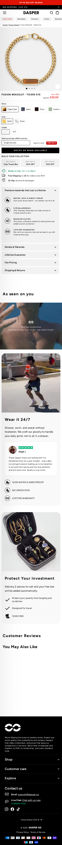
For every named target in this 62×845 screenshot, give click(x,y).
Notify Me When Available (30, 150)
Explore (10, 778)
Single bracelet (10, 143)
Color (4, 117)
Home (5, 25)
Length (4, 127)
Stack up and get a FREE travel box (14, 138)
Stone (4, 104)
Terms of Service (37, 832)
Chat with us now (31, 800)
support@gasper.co (28, 794)
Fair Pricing (11, 262)
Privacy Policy (23, 832)
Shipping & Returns (15, 270)
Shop (8, 759)
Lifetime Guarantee (15, 255)
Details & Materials (14, 247)
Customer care (16, 769)
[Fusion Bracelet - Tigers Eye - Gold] (38, 701)
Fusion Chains (14, 25)
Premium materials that (25, 190)
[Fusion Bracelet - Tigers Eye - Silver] (42, 701)
